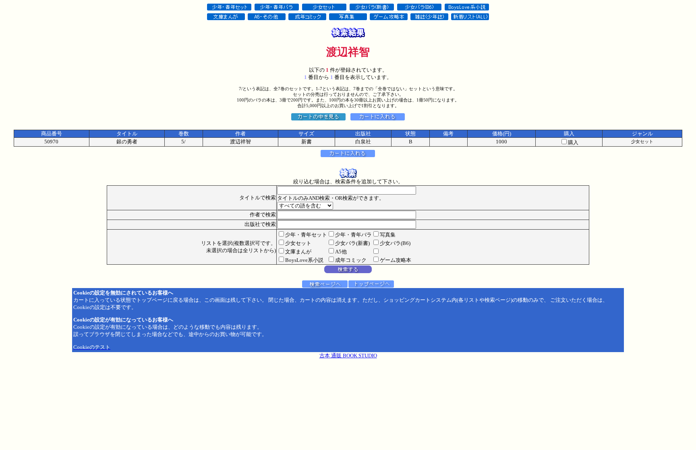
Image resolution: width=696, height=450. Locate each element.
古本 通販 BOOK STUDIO (348, 356)
